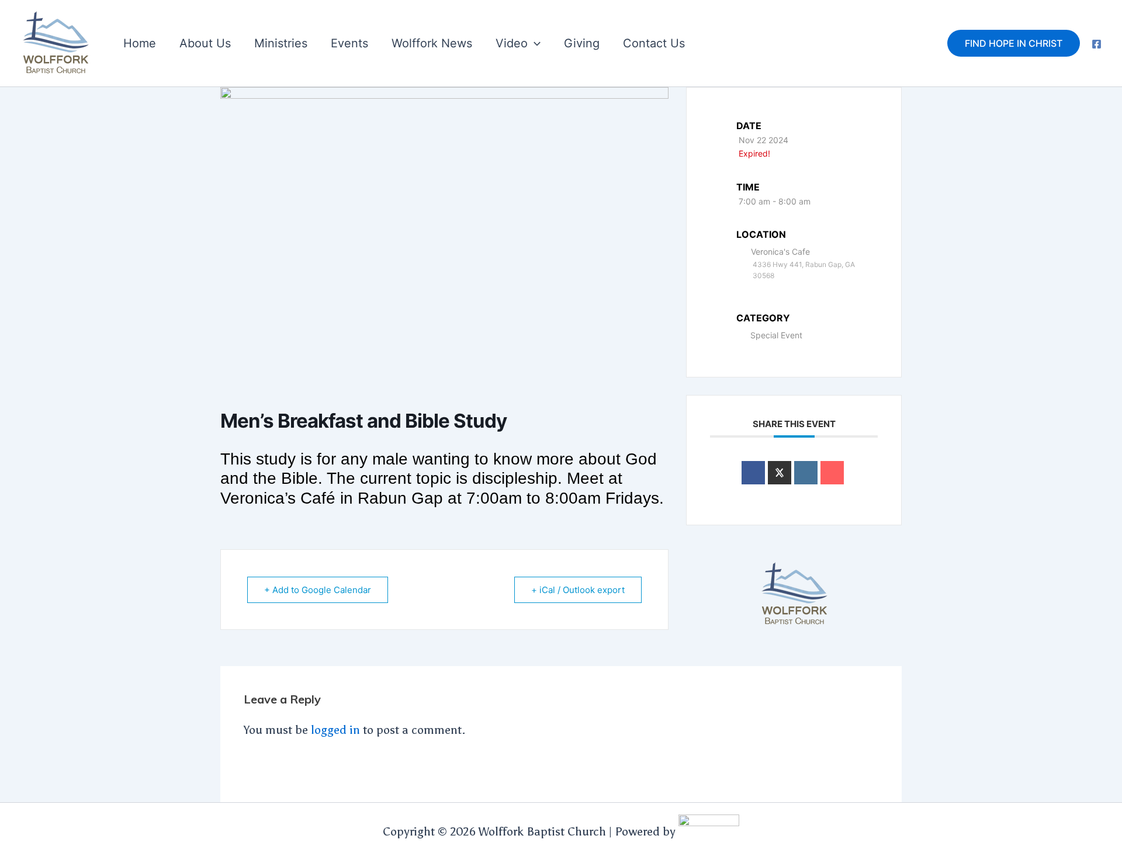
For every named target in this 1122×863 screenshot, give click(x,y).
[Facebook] (1097, 44)
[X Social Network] (779, 472)
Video (512, 43)
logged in (335, 730)
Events (349, 43)
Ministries (280, 43)
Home (139, 43)
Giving (582, 43)
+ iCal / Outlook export (578, 589)
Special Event (776, 335)
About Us (205, 43)
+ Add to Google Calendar (317, 589)
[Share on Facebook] (753, 472)
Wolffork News (432, 43)
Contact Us (654, 43)
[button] (534, 43)
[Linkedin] (806, 472)
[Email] (832, 472)
